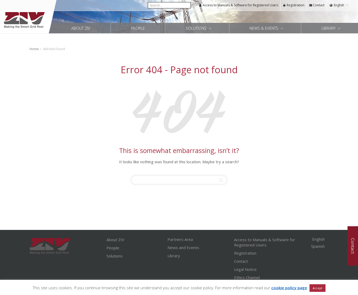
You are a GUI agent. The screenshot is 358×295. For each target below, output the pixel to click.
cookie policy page (289, 287)
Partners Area (180, 239)
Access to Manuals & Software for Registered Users (240, 5)
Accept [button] (317, 288)
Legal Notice (245, 269)
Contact (318, 5)
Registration (295, 5)
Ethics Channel (247, 277)
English (339, 5)
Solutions (197, 28)
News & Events (264, 28)
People (138, 28)
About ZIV (80, 28)
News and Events (183, 247)
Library (329, 28)
